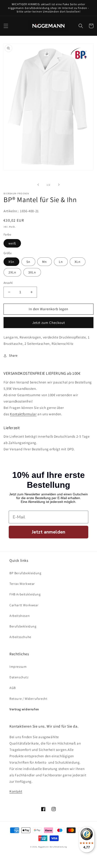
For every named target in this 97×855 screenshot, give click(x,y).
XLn (78, 262)
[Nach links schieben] (38, 184)
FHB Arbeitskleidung (24, 594)
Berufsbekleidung (22, 626)
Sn (28, 262)
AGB (12, 688)
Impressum (18, 666)
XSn (11, 262)
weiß (12, 243)
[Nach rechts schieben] (59, 184)
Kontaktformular (23, 414)
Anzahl (8, 283)
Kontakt (15, 791)
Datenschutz (19, 677)
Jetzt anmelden (48, 532)
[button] (6, 26)
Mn (44, 262)
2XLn (12, 272)
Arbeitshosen (19, 616)
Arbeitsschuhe (20, 637)
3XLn (32, 272)
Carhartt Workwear (23, 605)
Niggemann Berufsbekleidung (52, 846)
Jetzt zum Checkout (48, 322)
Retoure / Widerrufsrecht (28, 698)
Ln (61, 262)
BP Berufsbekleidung (25, 573)
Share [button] (13, 355)
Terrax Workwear (22, 584)
